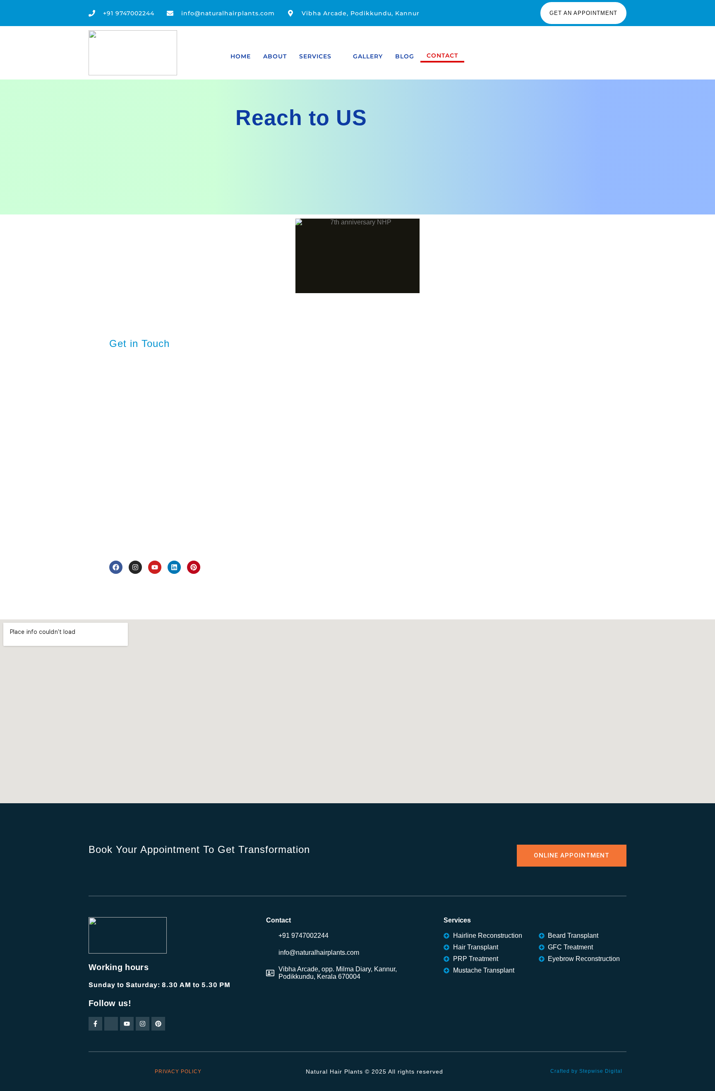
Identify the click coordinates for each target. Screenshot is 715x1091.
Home (240, 56)
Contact (442, 55)
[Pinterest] (193, 567)
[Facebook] (115, 567)
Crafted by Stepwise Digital (586, 1071)
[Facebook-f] (95, 1024)
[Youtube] (154, 567)
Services (315, 56)
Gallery (368, 56)
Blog (404, 56)
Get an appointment (583, 13)
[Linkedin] (174, 567)
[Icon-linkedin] (111, 1024)
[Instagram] (135, 567)
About (275, 56)
